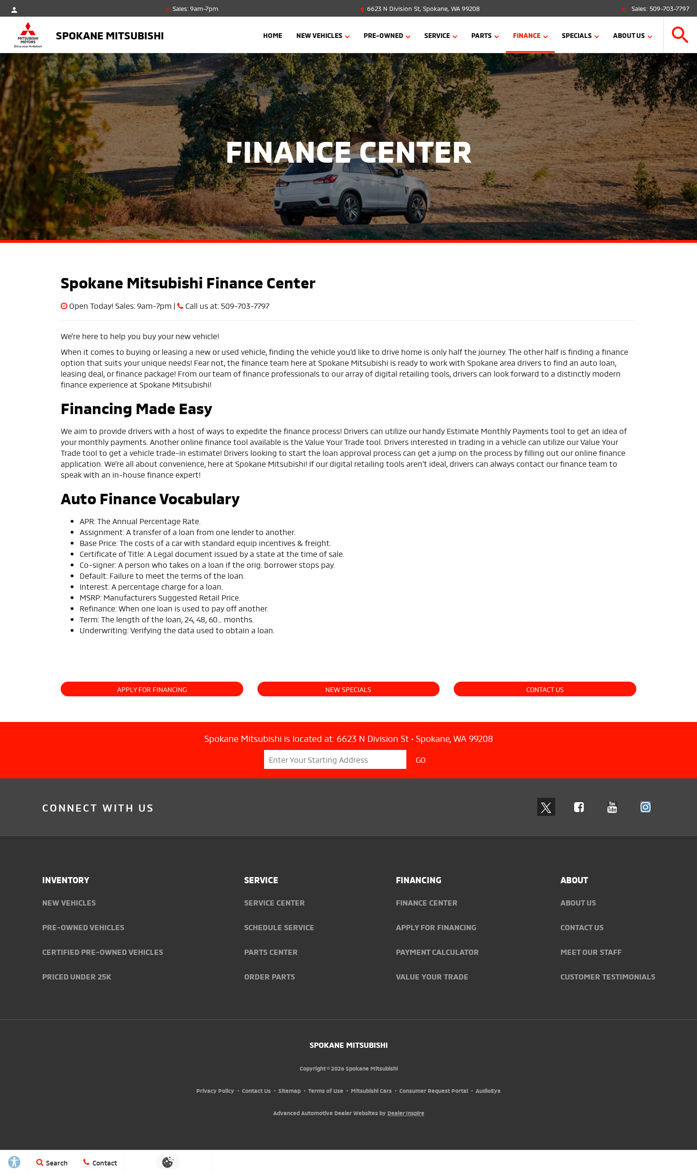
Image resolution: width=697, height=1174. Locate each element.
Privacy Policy (215, 1090)
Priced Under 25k (76, 976)
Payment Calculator (437, 951)
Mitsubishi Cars (371, 1090)
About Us (629, 34)
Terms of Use (325, 1090)
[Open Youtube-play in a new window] (612, 806)
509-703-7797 (669, 8)
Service (437, 34)
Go (421, 759)
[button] (680, 35)
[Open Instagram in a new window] (645, 806)
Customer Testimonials (607, 976)
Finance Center (427, 902)
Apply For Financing (436, 927)
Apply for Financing (152, 688)
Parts (481, 34)
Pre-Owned (383, 34)
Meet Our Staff (591, 951)
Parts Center (271, 951)
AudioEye (488, 1090)
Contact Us (545, 688)
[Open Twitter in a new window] (546, 806)
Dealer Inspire (405, 1113)
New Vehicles (319, 34)
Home (272, 34)
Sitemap (289, 1090)
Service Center (274, 902)
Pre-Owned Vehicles (83, 927)
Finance (527, 34)
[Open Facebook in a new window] (579, 806)
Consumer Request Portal (433, 1090)
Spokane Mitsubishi (349, 1044)
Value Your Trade (432, 976)
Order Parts (269, 976)
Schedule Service (279, 927)
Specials (577, 34)
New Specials (348, 688)
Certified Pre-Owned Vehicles (102, 951)
